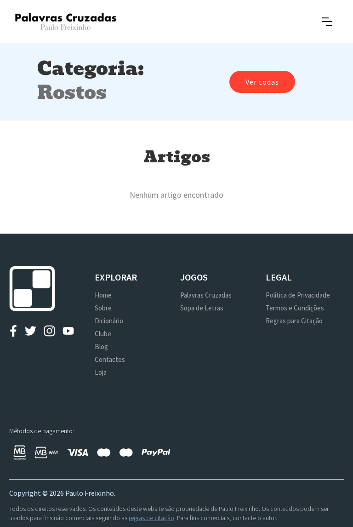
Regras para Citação (294, 320)
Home (103, 295)
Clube (103, 333)
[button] (327, 21)
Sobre (103, 308)
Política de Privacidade (298, 295)
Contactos (110, 359)
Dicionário (109, 320)
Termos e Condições (295, 308)
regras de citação (151, 518)
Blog (101, 346)
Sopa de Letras (201, 308)
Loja (101, 372)
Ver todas (262, 81)
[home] (65, 21)
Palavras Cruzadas (206, 295)
